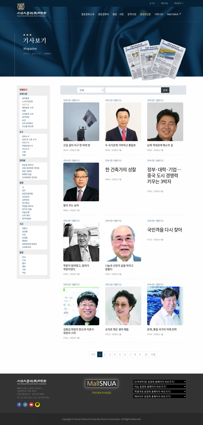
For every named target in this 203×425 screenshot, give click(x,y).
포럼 (24, 155)
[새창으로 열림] (101, 384)
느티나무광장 (27, 101)
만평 (24, 111)
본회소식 (25, 136)
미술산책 (25, 212)
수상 (24, 260)
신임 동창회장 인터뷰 (30, 168)
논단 (24, 120)
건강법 (24, 238)
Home (26, 53)
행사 (24, 263)
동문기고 (25, 104)
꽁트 (24, 190)
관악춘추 (25, 98)
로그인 (152, 3)
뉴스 (21, 132)
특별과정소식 (27, 146)
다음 (153, 354)
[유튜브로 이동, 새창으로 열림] (31, 404)
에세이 (24, 241)
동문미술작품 (27, 193)
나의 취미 (26, 215)
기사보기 (47, 53)
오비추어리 (26, 247)
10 (146, 354)
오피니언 (23, 94)
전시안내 (25, 203)
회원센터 (177, 3)
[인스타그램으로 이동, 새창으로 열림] (25, 404)
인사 (24, 257)
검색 (165, 90)
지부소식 (25, 142)
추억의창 (25, 117)
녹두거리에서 (27, 123)
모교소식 (25, 149)
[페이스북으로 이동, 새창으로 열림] (19, 404)
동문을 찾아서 (27, 165)
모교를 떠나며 (27, 126)
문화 (21, 183)
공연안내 (25, 200)
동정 (21, 252)
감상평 (24, 231)
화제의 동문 (27, 174)
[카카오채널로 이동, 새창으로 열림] (37, 404)
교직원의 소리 (27, 114)
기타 (24, 269)
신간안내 (25, 197)
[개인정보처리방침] (101, 392)
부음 (24, 273)
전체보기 (23, 90)
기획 (24, 152)
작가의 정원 (27, 209)
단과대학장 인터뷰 (29, 177)
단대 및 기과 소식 (29, 139)
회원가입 (164, 3)
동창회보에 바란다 (29, 244)
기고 (21, 224)
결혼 (24, 266)
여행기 (24, 228)
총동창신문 (36, 53)
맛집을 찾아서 (27, 206)
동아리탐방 (26, 218)
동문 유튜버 (27, 171)
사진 (24, 234)
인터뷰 (22, 160)
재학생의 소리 (27, 108)
